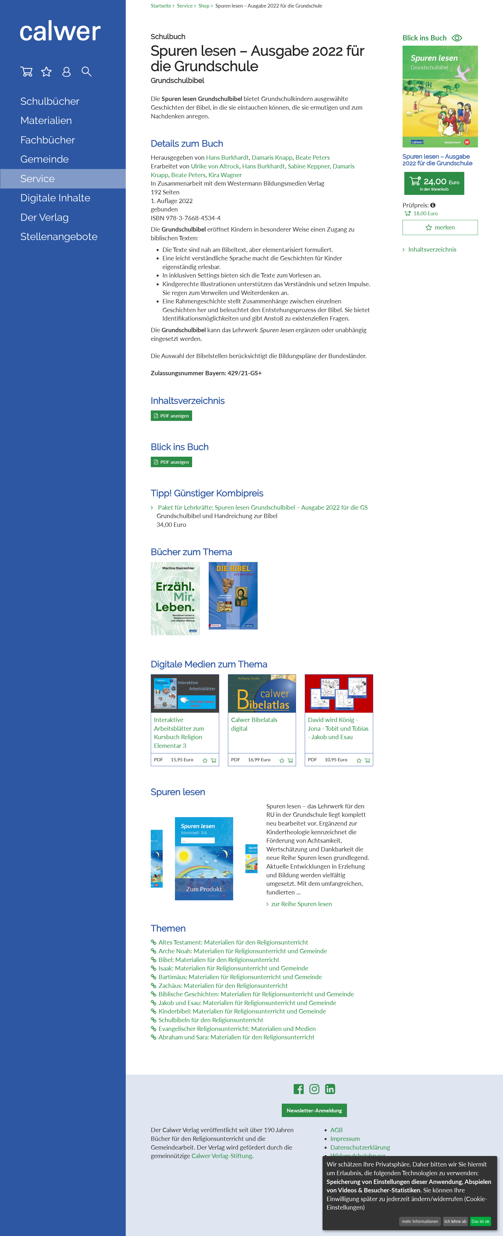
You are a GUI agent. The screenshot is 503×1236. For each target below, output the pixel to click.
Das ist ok (480, 1221)
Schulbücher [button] (49, 101)
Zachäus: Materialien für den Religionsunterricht (223, 985)
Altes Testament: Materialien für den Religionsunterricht (233, 942)
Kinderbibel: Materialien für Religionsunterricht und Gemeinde (242, 1011)
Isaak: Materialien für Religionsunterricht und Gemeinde (233, 968)
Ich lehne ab (455, 1221)
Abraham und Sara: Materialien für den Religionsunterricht (237, 1037)
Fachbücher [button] (47, 140)
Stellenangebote (59, 236)
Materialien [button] (46, 120)
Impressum (345, 1138)
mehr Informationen (420, 1221)
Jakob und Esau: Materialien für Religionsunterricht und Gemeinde (247, 1002)
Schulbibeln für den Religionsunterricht (211, 1019)
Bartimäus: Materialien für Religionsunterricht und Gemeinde (240, 976)
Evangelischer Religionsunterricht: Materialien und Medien (237, 1028)
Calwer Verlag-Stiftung (222, 1155)
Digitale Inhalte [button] (55, 198)
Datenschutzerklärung (360, 1147)
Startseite (161, 6)
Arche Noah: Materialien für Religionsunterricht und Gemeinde (243, 950)
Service (185, 6)
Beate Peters (312, 157)
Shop (204, 6)
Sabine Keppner (309, 166)
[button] (205, 759)
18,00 (426, 213)
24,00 (439, 183)
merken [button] (445, 227)
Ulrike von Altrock (215, 166)
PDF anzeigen (174, 415)
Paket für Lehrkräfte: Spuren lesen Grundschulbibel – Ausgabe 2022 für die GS (262, 507)
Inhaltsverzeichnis (432, 249)
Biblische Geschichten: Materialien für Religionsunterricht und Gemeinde (256, 993)
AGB (336, 1129)
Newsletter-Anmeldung (314, 1110)
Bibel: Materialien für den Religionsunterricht (219, 959)
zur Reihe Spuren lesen (301, 903)
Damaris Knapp (272, 157)
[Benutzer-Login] (66, 72)
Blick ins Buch (426, 37)
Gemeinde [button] (44, 159)
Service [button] (37, 178)
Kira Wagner (225, 174)
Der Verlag (44, 217)
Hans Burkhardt (227, 157)
